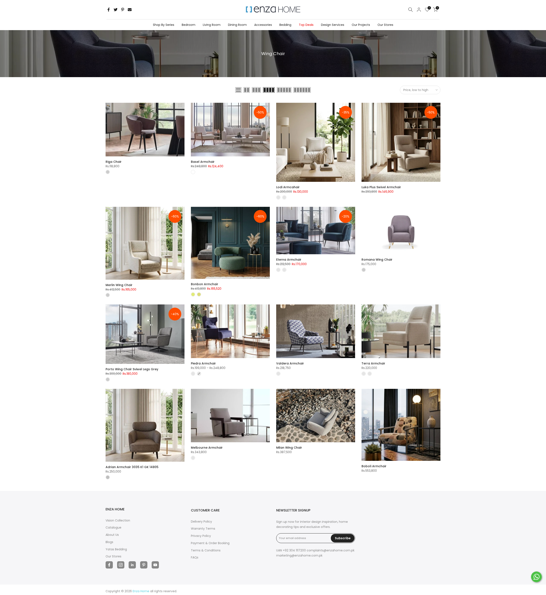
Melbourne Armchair (207, 447)
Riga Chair (114, 162)
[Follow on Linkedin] (132, 565)
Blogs (109, 542)
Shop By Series (163, 25)
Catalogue (113, 527)
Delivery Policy (201, 521)
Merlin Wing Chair (119, 285)
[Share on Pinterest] (123, 9)
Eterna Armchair (288, 259)
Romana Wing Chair (377, 259)
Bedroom (188, 25)
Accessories (263, 25)
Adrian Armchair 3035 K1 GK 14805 (132, 467)
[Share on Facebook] (108, 9)
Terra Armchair (373, 363)
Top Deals (306, 25)
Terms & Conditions (206, 550)
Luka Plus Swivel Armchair (381, 187)
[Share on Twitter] (116, 9)
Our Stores (385, 25)
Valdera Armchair (290, 363)
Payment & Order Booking (210, 543)
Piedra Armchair (203, 363)
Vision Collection (118, 520)
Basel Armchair (203, 162)
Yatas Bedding (116, 549)
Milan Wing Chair (289, 447)
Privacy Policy (201, 536)
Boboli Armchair (374, 466)
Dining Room (237, 25)
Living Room (212, 25)
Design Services (332, 25)
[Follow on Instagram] (120, 565)
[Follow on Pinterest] (143, 565)
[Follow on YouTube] (155, 565)
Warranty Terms (203, 528)
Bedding (285, 25)
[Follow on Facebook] (109, 565)
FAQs (194, 557)
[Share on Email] (130, 9)
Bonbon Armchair (204, 284)
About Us (112, 535)
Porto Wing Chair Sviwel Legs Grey (132, 369)
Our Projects (361, 25)
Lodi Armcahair (288, 187)
